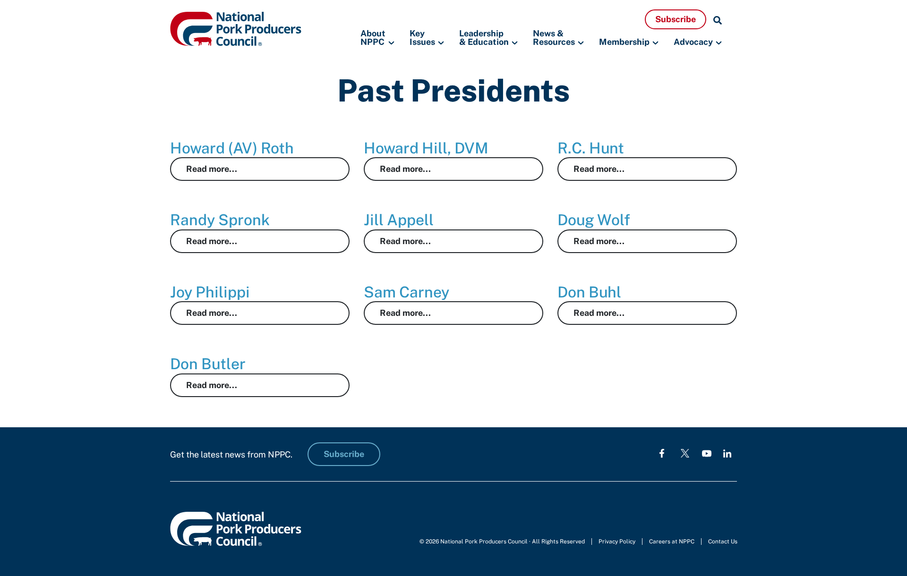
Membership (624, 42)
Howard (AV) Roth (232, 148)
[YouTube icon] (706, 453)
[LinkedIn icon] (727, 453)
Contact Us (722, 541)
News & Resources (554, 38)
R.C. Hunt (590, 148)
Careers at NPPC (671, 541)
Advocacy (693, 42)
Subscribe (675, 19)
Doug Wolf (593, 220)
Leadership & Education (484, 38)
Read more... (211, 169)
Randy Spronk (220, 220)
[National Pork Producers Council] (235, 28)
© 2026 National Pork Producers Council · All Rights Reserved (502, 541)
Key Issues (422, 38)
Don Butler (208, 364)
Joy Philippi (210, 292)
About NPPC (372, 38)
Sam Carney (406, 292)
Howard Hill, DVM (426, 148)
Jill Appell (399, 220)
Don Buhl (589, 292)
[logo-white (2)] (685, 453)
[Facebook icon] (661, 453)
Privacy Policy (617, 541)
